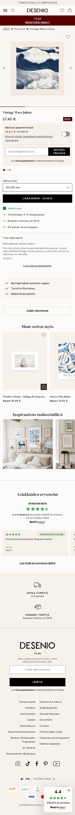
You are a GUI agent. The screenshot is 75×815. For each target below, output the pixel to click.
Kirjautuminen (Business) (20, 753)
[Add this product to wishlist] (68, 37)
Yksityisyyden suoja (51, 731)
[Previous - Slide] (4, 68)
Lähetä (37, 682)
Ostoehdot (46, 719)
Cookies (44, 725)
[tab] (12, 105)
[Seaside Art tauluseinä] (28, 444)
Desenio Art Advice (51, 701)
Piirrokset (19, 28)
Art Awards (29, 747)
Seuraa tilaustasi (49, 713)
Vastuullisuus (27, 725)
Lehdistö (30, 707)
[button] (58, 799)
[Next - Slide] (71, 68)
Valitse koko (10, 180)
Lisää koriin (37, 198)
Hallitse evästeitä (50, 743)
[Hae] (13, 10)
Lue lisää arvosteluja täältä (37, 563)
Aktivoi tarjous (59, 151)
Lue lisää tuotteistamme (37, 265)
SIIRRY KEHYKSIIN (37, 310)
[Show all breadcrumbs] (6, 29)
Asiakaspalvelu (48, 707)
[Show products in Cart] (70, 10)
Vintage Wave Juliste (42, 28)
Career (31, 719)
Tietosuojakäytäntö (24, 160)
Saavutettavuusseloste (21, 731)
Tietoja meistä (27, 701)
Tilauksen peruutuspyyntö (55, 737)
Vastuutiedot (27, 713)
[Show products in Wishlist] (62, 10)
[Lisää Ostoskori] (44, 387)
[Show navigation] (5, 10)
